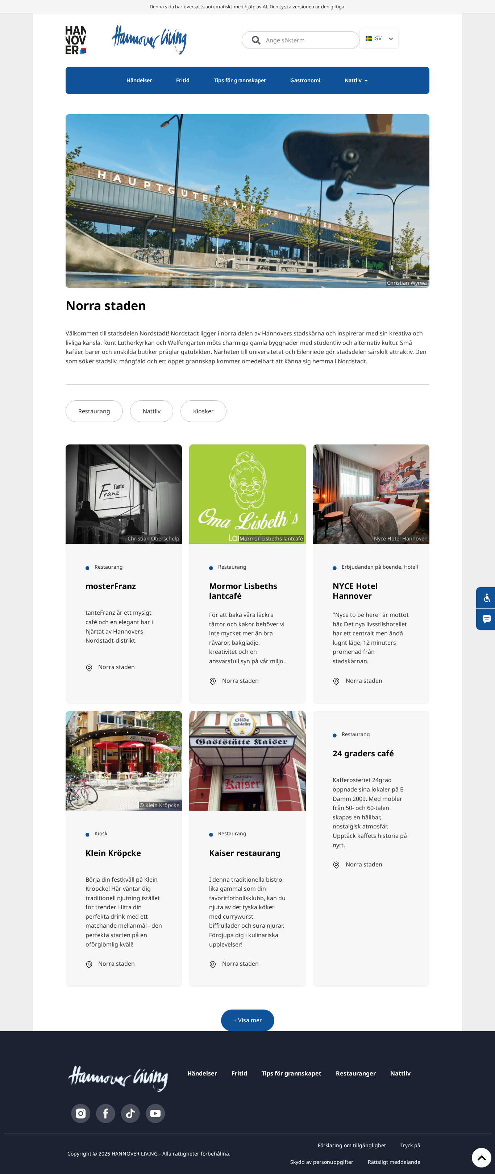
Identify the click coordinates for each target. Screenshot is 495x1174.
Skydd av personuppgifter (321, 1161)
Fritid (239, 1073)
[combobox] (300, 40)
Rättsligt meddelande (394, 1161)
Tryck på (410, 1145)
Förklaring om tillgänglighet (352, 1145)
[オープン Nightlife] (366, 80)
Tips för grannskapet (291, 1073)
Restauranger (356, 1073)
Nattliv (400, 1073)
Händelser (202, 1073)
